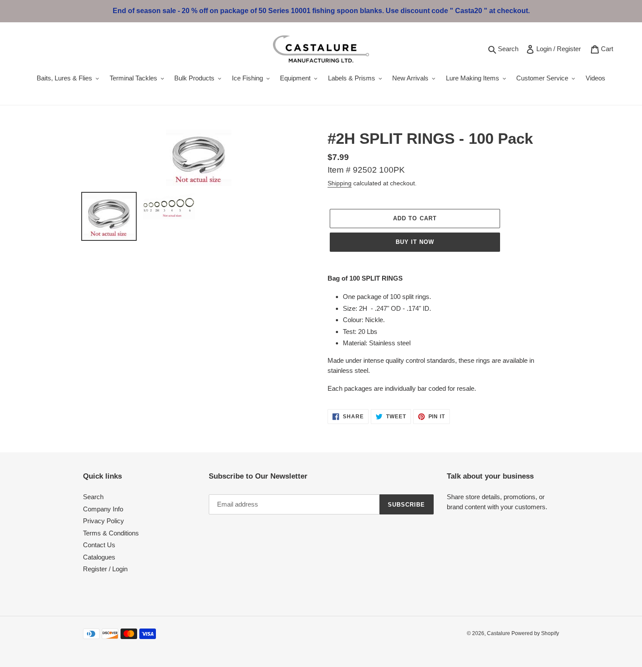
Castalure (499, 633)
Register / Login (105, 569)
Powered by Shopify (535, 633)
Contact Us (99, 545)
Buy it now (415, 242)
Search (509, 48)
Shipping (340, 183)
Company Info (103, 509)
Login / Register (560, 48)
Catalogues (99, 557)
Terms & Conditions (111, 533)
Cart (608, 48)
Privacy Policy (103, 521)
